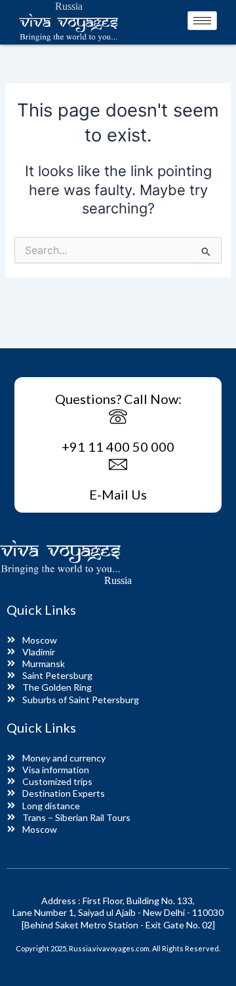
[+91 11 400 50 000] (118, 417)
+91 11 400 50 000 (118, 446)
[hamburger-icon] (202, 20)
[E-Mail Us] (118, 465)
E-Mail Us (118, 494)
